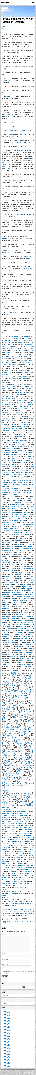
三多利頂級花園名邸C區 (26, 685)
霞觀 (7, 697)
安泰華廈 (7, 775)
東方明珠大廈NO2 (17, 474)
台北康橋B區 (29, 841)
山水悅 (8, 681)
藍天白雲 (26, 731)
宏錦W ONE (21, 609)
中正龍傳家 (4, 661)
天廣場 (28, 833)
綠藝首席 (18, 625)
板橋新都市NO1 (5, 801)
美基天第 (10, 691)
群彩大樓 (18, 338)
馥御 (4, 430)
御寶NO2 (9, 591)
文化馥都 (26, 803)
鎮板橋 (17, 857)
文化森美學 (13, 448)
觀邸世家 (29, 677)
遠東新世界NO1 (27, 440)
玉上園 (13, 374)
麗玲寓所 (7, 879)
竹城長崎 (17, 442)
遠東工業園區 (28, 360)
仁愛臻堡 (27, 815)
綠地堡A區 (26, 400)
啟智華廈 (21, 404)
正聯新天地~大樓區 (27, 913)
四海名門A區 (6, 396)
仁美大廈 (22, 739)
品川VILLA (13, 458)
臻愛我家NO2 (19, 615)
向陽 (28, 346)
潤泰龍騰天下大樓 (10, 593)
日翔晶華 (21, 783)
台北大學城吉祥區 (11, 426)
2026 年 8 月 (7, 1011)
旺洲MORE (5, 739)
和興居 (13, 893)
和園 (31, 404)
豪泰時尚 (23, 753)
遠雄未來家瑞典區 (11, 641)
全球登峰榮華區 (23, 470)
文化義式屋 (10, 583)
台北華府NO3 (20, 631)
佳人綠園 (4, 819)
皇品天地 (22, 801)
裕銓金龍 (23, 571)
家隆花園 (8, 901)
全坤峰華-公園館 (24, 468)
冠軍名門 (25, 522)
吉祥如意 (14, 344)
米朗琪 (19, 376)
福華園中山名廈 (22, 699)
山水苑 (28, 603)
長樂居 (17, 651)
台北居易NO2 (20, 446)
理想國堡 (6, 577)
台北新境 (19, 392)
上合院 (5, 166)
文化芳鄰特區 (9, 745)
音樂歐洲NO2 (17, 795)
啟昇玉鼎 (21, 597)
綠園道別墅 (13, 526)
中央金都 (19, 426)
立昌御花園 (25, 865)
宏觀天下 (14, 805)
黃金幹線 (24, 707)
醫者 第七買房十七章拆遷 (27, 921)
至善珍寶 (22, 877)
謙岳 (7, 386)
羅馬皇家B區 (12, 873)
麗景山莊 (17, 593)
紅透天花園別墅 (14, 685)
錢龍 (25, 695)
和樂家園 (19, 753)
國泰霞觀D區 (31, 867)
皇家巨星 (27, 793)
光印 (20, 683)
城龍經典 (10, 116)
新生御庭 (12, 753)
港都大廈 (28, 669)
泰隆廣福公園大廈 (29, 549)
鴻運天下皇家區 (28, 268)
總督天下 (25, 416)
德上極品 (23, 510)
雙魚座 (5, 621)
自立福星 (26, 631)
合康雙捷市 (11, 402)
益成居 (16, 408)
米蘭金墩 (20, 691)
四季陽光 (26, 348)
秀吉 (11, 743)
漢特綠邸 (12, 671)
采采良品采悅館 (23, 408)
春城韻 (11, 729)
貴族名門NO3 (9, 849)
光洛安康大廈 (26, 761)
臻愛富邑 (19, 440)
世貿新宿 (18, 520)
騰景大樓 (20, 214)
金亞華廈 (9, 392)
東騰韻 (20, 134)
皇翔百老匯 (29, 633)
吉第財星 (4, 645)
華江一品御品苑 (10, 158)
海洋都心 (20, 655)
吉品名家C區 (11, 811)
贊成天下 (5, 470)
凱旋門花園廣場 (28, 829)
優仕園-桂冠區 (6, 338)
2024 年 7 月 (7, 1048)
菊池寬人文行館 (26, 336)
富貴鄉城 (18, 480)
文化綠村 (4, 875)
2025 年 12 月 (7, 1023)
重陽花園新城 (19, 879)
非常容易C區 (19, 436)
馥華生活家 (6, 372)
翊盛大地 (14, 446)
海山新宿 (31, 849)
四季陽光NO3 (28, 555)
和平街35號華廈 (19, 400)
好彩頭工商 (30, 545)
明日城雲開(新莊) (27, 589)
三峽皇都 (8, 346)
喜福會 (15, 346)
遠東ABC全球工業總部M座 (25, 659)
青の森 (31, 474)
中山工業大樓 (10, 380)
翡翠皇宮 (7, 605)
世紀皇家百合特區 (11, 430)
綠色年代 (5, 436)
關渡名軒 (21, 697)
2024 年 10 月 (7, 1044)
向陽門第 (9, 557)
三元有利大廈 (15, 482)
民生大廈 (20, 865)
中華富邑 (30, 408)
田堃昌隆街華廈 (20, 595)
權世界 (8, 609)
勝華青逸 (5, 250)
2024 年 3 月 (7, 1054)
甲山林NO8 (7, 360)
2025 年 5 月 (7, 1033)
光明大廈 (17, 508)
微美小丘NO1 (14, 504)
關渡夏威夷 (11, 506)
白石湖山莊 (24, 559)
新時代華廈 (14, 547)
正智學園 (12, 701)
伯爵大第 (11, 537)
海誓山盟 (24, 384)
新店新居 (22, 779)
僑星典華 (7, 643)
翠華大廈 (19, 506)
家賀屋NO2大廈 (6, 767)
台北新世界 (18, 823)
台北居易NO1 (29, 711)
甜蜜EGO (12, 775)
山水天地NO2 (21, 524)
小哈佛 (12, 577)
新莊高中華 (18, 695)
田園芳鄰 (31, 653)
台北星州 (14, 739)
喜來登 (14, 631)
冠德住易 (14, 428)
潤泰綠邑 (14, 621)
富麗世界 (5, 573)
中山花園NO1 (22, 565)
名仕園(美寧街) (20, 745)
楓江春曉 (5, 895)
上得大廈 (16, 597)
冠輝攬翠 (14, 571)
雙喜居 (27, 621)
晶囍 (9, 821)
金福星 (32, 767)
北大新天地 (27, 825)
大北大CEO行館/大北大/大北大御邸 (10, 665)
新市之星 (5, 597)
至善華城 (12, 488)
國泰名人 (28, 508)
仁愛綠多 (21, 777)
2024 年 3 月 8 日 (11, 918)
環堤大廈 (18, 514)
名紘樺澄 (31, 611)
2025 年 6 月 (7, 1032)
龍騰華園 (18, 502)
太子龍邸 (9, 865)
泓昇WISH (11, 693)
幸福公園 (19, 633)
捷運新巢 (31, 510)
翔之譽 (10, 512)
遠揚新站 (14, 468)
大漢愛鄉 (24, 460)
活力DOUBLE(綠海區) (19, 390)
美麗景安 (30, 901)
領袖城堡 (4, 561)
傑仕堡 (22, 841)
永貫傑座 (28, 456)
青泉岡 (18, 627)
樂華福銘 (29, 725)
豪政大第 (21, 867)
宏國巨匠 (23, 711)
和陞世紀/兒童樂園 (26, 150)
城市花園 (11, 815)
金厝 (10, 715)
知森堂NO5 (10, 348)
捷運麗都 (15, 691)
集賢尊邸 (20, 342)
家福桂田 (4, 480)
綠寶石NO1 (23, 512)
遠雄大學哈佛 (12, 675)
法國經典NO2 (7, 162)
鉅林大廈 (7, 340)
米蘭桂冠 (23, 504)
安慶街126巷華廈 (25, 585)
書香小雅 (13, 567)
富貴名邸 (13, 629)
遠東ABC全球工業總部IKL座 (23, 484)
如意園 (7, 713)
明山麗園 (4, 781)
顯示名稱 (4, 953)
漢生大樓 (22, 903)
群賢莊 (19, 657)
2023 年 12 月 (7, 1059)
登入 (5, 1003)
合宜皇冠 (15, 635)
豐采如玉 (4, 899)
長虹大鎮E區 (28, 723)
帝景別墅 (17, 532)
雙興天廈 (5, 637)
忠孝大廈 (24, 539)
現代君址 (19, 731)
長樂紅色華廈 (8, 553)
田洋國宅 (26, 476)
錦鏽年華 (5, 617)
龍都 (10, 250)
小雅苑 (21, 629)
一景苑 (12, 338)
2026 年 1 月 (7, 1021)
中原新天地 (12, 498)
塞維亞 (24, 833)
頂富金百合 (30, 567)
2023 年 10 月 (7, 1062)
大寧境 (12, 342)
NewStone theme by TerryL (28, 1072)
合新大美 (8, 649)
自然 (17, 689)
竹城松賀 (31, 839)
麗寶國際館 (21, 370)
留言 (3, 934)
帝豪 (13, 492)
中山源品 (19, 458)
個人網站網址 (5, 964)
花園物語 (8, 428)
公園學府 (11, 130)
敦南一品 (5, 524)
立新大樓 (6, 817)
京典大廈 (15, 683)
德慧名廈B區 (20, 358)
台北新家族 (22, 733)
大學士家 (12, 843)
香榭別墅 (12, 384)
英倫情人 (8, 883)
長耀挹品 (11, 905)
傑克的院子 (21, 573)
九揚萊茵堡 (26, 534)
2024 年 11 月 (7, 1042)
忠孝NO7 (10, 356)
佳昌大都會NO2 (5, 829)
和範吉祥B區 (11, 835)
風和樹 (3, 849)
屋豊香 (3, 414)
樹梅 (7, 434)
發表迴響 (25, 918)
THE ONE (18, 647)
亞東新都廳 (23, 547)
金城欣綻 (16, 705)
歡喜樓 (25, 378)
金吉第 (28, 655)
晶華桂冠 (5, 631)
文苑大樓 (13, 480)
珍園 (17, 757)
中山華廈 (27, 414)
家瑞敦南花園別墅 (21, 340)
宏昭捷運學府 (25, 599)
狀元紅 (13, 707)
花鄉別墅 (22, 444)
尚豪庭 (3, 468)
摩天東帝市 (21, 541)
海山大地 (6, 458)
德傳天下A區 (26, 404)
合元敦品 (10, 410)
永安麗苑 (28, 581)
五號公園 (16, 697)
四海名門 (14, 418)
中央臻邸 (29, 855)
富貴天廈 (29, 569)
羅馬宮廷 (31, 749)
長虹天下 (8, 867)
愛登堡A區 (8, 551)
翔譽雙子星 (24, 797)
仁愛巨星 (5, 727)
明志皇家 (11, 831)
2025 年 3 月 (7, 1036)
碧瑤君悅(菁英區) (19, 412)
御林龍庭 (14, 673)
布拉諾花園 (30, 769)
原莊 (21, 689)
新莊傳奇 (6, 376)
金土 (20, 635)
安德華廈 (25, 625)
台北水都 (26, 639)
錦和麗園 (9, 555)
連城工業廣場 (28, 679)
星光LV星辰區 (5, 673)
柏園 (11, 534)
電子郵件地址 (5, 959)
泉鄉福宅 (7, 308)
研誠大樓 (18, 350)
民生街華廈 (4, 807)
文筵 (30, 530)
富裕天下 (5, 655)
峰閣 (7, 468)
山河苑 (26, 849)
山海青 (29, 837)
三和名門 (19, 346)
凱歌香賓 (27, 859)
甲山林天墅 (27, 376)
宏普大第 (7, 484)
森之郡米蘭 (6, 825)
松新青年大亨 (6, 342)
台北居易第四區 (11, 803)
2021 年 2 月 (7, 1066)
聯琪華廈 (31, 851)
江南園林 (19, 797)
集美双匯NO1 (26, 422)
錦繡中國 (4, 609)
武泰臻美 (12, 406)
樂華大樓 (6, 751)
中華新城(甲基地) (24, 372)
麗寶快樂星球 (7, 488)
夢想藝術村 (26, 729)
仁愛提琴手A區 (18, 583)
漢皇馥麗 (27, 743)
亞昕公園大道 (30, 350)
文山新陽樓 (10, 476)
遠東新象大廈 (6, 897)
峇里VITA (24, 767)
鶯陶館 (12, 609)
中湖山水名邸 (18, 603)
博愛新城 (15, 512)
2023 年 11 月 (7, 1060)
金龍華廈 (22, 432)
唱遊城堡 (12, 899)
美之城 (16, 835)
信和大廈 (27, 795)
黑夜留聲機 (5, 2)
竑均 (15, 669)
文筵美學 (30, 861)
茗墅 (33, 452)
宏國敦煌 (20, 813)
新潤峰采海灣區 (22, 881)
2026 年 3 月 (7, 1018)
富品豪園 (12, 601)
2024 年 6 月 (7, 1050)
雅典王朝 (14, 783)
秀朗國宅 (4, 607)
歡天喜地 (12, 434)
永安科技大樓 (7, 791)
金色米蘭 (19, 396)
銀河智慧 (26, 799)
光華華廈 (5, 416)
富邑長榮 (6, 500)
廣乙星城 (30, 344)
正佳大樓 (14, 719)
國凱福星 (25, 817)
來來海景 (7, 450)
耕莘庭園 (4, 787)
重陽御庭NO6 (19, 617)
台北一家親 (10, 813)
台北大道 (20, 763)
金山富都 (6, 717)
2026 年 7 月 (7, 1012)
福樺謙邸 (14, 599)
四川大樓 (5, 522)
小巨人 (32, 761)
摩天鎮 (30, 384)
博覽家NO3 (21, 472)
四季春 (31, 635)
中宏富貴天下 (28, 617)
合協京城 (17, 769)
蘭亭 (30, 80)
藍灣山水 (27, 537)
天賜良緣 (19, 747)
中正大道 (12, 532)
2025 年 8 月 (7, 1029)
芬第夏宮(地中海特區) (18, 909)
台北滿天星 (9, 563)
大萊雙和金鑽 (8, 777)
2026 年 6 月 (7, 1014)
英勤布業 (18, 518)
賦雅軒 (12, 220)
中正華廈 (19, 422)
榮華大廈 (20, 883)
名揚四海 (4, 551)
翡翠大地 (22, 721)
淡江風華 (8, 344)
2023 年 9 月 (7, 1063)
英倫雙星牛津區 (12, 502)
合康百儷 (7, 785)
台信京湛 (15, 711)
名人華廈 (25, 611)
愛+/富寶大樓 (6, 298)
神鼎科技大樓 (19, 488)
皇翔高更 (10, 765)
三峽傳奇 (31, 520)
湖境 (4, 883)
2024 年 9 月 (7, 1045)
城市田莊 (20, 641)
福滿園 (27, 450)
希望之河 (9, 859)
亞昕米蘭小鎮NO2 (14, 202)
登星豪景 (6, 795)
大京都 (16, 899)
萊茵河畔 (19, 861)
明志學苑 (26, 805)
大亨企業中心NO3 (28, 607)
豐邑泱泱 (21, 607)
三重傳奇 (10, 689)
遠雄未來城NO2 (9, 454)
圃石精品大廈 (23, 827)
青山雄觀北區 (22, 687)
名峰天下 (18, 464)
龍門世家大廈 (9, 549)
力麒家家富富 (6, 635)
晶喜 (11, 312)
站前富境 (21, 428)
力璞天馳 (18, 456)
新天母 (16, 629)
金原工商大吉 (17, 362)
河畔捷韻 (5, 530)
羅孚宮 (17, 579)
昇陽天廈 (26, 364)
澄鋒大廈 (30, 460)
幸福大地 (20, 356)
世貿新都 (27, 785)
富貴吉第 (14, 881)
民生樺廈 (20, 621)
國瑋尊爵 (14, 617)
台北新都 (26, 488)
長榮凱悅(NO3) (8, 585)
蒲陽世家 (22, 759)
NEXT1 (3, 346)
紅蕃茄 (27, 821)
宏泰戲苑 (23, 665)
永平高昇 (4, 440)
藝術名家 (28, 871)
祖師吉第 (27, 903)
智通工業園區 (23, 869)
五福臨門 (23, 350)
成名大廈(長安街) (8, 735)
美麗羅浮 (5, 420)
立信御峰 (13, 839)
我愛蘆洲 (9, 855)
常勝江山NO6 (28, 647)
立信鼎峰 (14, 524)
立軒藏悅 (11, 398)
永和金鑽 (21, 360)
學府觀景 (4, 809)
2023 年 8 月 (7, 1065)
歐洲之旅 (11, 500)
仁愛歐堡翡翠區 (17, 727)
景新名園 (27, 717)
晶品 (6, 733)
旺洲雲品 (22, 793)
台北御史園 (19, 500)
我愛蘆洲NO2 (9, 709)
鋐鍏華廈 (20, 530)
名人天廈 (20, 545)
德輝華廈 (18, 534)
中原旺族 (9, 613)
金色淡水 (4, 737)
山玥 (16, 539)
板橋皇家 (9, 530)
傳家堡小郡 (4, 356)
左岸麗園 (20, 649)
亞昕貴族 (5, 861)
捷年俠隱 (7, 80)
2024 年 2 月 (7, 1056)
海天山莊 (5, 486)
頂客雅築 (31, 430)
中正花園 (12, 354)
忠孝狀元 (13, 603)
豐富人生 (13, 587)
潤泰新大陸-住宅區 (11, 543)
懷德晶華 (14, 643)
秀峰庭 (7, 448)
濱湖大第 (4, 915)
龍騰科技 (15, 845)
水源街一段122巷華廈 (14, 490)
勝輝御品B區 (13, 619)
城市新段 (16, 494)
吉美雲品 (12, 528)
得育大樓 (31, 899)
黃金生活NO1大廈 (6, 877)
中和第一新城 (20, 557)
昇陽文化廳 (13, 751)
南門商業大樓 (19, 737)
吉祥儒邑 (11, 444)
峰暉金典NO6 (5, 619)
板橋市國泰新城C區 (18, 394)
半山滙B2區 (29, 340)
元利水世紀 (26, 130)
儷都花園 (31, 214)
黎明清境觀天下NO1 (19, 717)
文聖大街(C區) (13, 440)
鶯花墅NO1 (17, 653)
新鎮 (29, 579)
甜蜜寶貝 (23, 915)
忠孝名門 (12, 518)
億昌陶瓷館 (12, 595)
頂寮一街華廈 (16, 827)
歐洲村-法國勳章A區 (20, 755)
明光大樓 (24, 368)
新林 (22, 749)
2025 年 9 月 (7, 1027)
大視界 (4, 446)
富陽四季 (12, 779)
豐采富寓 (28, 362)
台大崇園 (23, 438)
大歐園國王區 (11, 841)
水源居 (31, 522)
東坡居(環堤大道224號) (25, 587)
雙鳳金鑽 (28, 637)
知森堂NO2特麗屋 (7, 352)
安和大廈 (28, 258)
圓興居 (28, 627)
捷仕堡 (20, 785)
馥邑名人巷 (22, 462)
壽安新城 (11, 565)
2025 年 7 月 (7, 1030)
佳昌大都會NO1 (10, 569)
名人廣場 (15, 773)
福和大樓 (9, 607)
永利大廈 (23, 771)
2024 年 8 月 (7, 1047)
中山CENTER (21, 831)
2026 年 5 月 (7, 1015)
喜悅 (8, 490)
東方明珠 (18, 873)
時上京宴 (14, 460)
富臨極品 (9, 494)
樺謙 (18, 637)
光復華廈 (11, 412)
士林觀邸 (26, 777)
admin (5, 918)
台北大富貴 (30, 583)
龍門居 (12, 871)
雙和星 (11, 631)
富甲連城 (26, 406)
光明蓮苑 (8, 627)
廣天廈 (19, 817)
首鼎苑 (23, 252)
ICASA (3, 567)
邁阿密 (25, 691)
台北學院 (10, 727)
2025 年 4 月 (7, 1035)
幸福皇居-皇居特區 (13, 903)
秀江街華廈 (4, 783)
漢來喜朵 (12, 424)
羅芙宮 (11, 723)
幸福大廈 (13, 396)
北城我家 (9, 869)
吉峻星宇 (24, 561)
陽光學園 (9, 522)
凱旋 (21, 537)
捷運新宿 (20, 773)
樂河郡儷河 (27, 755)
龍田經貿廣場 (15, 336)
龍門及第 (23, 715)
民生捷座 (24, 532)
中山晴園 (19, 913)
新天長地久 (21, 851)
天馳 (10, 140)
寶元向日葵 (17, 821)
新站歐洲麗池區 (24, 424)
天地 (7, 432)
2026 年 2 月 (7, 1020)
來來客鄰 (12, 350)
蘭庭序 (4, 771)
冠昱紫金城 (18, 450)
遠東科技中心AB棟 (17, 378)
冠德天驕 (5, 681)
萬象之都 (14, 575)
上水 (32, 655)
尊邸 (20, 855)
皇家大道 (23, 464)
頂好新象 (29, 665)
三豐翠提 (26, 623)
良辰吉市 (28, 765)
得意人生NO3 (6, 703)
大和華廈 (24, 356)
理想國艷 (18, 811)
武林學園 (14, 901)
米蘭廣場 (10, 699)
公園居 (15, 703)
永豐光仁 (24, 398)
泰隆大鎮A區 (31, 466)
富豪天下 (30, 847)
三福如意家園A (12, 731)
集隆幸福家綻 (10, 472)
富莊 (27, 813)
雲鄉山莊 (30, 759)
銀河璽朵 (31, 390)
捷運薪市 (18, 492)
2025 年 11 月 (7, 1024)
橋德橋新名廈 (19, 893)
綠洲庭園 (17, 577)
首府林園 (8, 482)
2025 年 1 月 (7, 1039)
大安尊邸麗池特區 (7, 492)
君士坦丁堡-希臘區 (10, 508)
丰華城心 (11, 737)
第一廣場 (9, 891)
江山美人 (29, 629)
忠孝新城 (31, 863)
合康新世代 (6, 779)
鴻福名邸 (19, 723)
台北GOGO (15, 522)
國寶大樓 (12, 883)
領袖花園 (21, 849)
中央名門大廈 (23, 492)
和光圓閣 (31, 649)
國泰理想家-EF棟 (17, 875)
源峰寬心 (19, 567)
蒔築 (23, 887)
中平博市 (23, 741)
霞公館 (32, 803)
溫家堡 (3, 424)
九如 (9, 168)
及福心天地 (7, 496)
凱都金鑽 (17, 613)
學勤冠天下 (28, 472)
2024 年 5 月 (7, 1051)
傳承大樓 (27, 667)
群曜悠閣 (4, 889)
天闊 (29, 877)
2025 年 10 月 (7, 1026)
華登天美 (11, 432)
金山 (23, 735)
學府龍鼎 (8, 755)
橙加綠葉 (20, 675)
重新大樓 (15, 911)
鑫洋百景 (5, 512)
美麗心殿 (6, 498)
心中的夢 (6, 995)
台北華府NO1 (9, 809)
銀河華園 (12, 450)
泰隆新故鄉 (17, 741)
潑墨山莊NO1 (19, 402)
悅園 (14, 356)
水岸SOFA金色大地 (25, 480)
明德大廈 (26, 567)
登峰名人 (22, 679)
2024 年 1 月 (7, 1057)
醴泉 (9, 847)
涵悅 (22, 795)
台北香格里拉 (17, 528)
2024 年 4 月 (7, 1053)
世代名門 (5, 683)
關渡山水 (28, 482)
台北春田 (6, 518)
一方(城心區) (6, 839)
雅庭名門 (29, 547)
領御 (21, 406)
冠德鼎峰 (26, 344)
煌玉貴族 (20, 743)
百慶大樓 (25, 346)
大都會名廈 (7, 452)
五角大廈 (27, 763)
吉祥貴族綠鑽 (22, 693)
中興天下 (31, 773)
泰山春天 (7, 96)
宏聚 (27, 661)
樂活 (29, 392)
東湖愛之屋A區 (20, 719)
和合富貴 (17, 140)
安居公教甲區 (22, 705)
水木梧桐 (10, 514)
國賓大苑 (26, 643)
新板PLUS (7, 911)
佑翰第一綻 (24, 516)
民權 (14, 386)
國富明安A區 (29, 452)
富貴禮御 (31, 817)
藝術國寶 (22, 843)
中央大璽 (21, 551)
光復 (31, 426)
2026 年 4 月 (7, 1017)
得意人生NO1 (7, 763)
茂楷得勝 (21, 482)
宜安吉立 (28, 553)
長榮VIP (12, 376)
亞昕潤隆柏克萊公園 (26, 514)
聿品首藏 (9, 400)
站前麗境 (15, 454)
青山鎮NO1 (19, 661)
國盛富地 (4, 813)
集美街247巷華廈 (14, 825)
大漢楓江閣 (21, 601)
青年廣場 (4, 26)
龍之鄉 (11, 510)
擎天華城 (28, 909)
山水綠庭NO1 (27, 645)
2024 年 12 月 (7, 1041)
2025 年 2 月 (7, 1038)
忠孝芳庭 (31, 805)
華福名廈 (22, 765)
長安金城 (13, 520)
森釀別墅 (21, 701)
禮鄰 (18, 771)
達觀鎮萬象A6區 (19, 639)
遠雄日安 (21, 142)
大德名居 (27, 873)
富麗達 (27, 595)
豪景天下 (26, 338)
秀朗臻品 (19, 569)
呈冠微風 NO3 (29, 697)
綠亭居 (10, 524)
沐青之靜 (20, 130)
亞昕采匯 (4, 464)
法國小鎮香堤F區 (14, 516)
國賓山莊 (5, 639)
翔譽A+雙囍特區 (19, 815)
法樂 (22, 430)
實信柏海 (17, 561)
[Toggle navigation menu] (33, 2)
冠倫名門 (21, 526)
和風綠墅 (7, 374)
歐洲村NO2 (12, 466)
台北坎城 (11, 464)
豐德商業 (5, 847)
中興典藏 (28, 498)
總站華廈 (9, 442)
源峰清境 (5, 773)
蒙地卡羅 (27, 444)
